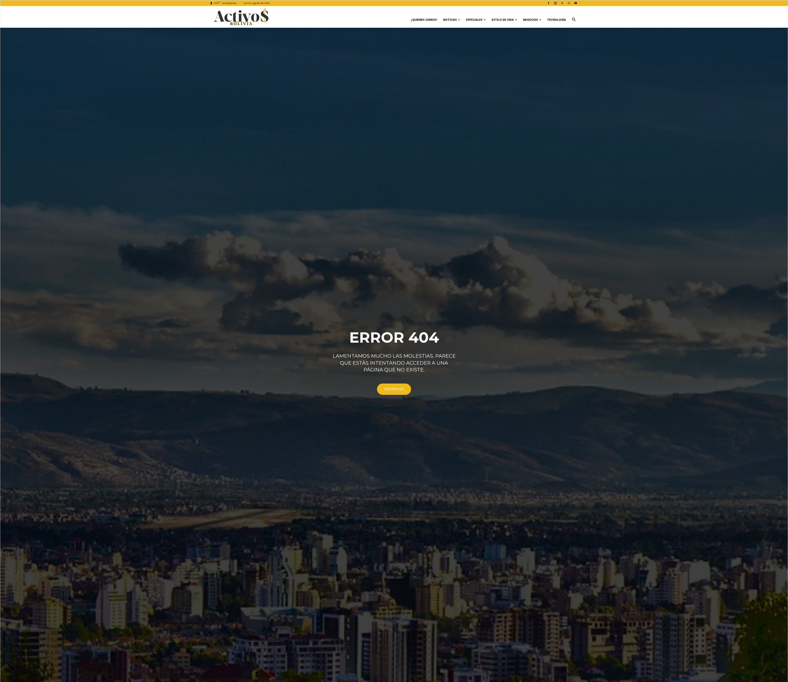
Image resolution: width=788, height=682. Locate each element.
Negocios (530, 20)
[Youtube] (576, 3)
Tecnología (556, 20)
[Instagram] (555, 3)
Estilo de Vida (503, 20)
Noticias (450, 20)
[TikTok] (562, 3)
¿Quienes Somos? (424, 20)
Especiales (474, 20)
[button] (574, 20)
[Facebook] (548, 3)
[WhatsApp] (569, 3)
